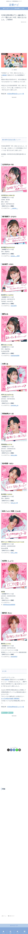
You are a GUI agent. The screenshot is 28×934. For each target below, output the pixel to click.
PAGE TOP (14, 925)
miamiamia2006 (15, 355)
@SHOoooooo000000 (9, 604)
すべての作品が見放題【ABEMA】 (10, 698)
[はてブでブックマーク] (14, 750)
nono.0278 (13, 305)
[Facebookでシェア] (11, 750)
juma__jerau (14, 552)
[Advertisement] (14, 37)
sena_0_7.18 (14, 503)
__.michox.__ (14, 208)
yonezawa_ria (14, 405)
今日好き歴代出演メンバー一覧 (15, 93)
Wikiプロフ (5, 712)
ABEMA (4, 75)
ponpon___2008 (15, 256)
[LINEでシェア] (17, 750)
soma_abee (14, 455)
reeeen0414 (14, 656)
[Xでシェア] (8, 750)
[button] (19, 750)
